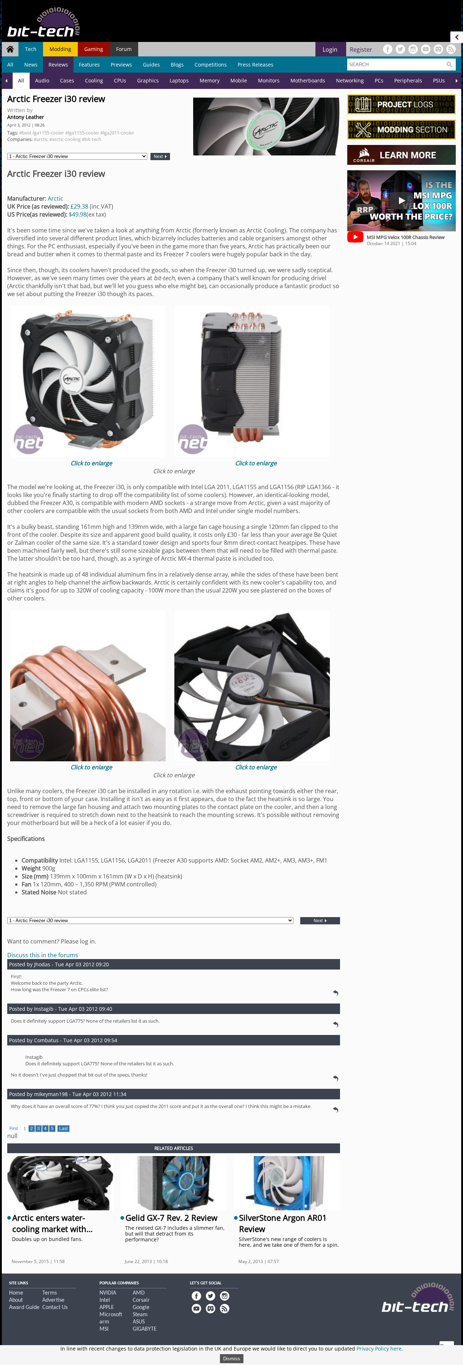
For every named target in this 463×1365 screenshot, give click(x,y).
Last (63, 1128)
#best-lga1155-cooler (41, 132)
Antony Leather (25, 117)
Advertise (53, 1300)
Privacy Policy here (379, 1348)
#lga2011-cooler (117, 132)
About (16, 1300)
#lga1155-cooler (82, 132)
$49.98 (77, 214)
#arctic (41, 139)
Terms (49, 1293)
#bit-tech (91, 139)
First (13, 1128)
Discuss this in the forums (42, 955)
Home (16, 1293)
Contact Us (55, 1307)
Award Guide (24, 1307)
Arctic (55, 198)
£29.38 (80, 206)
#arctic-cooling (65, 139)
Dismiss (231, 1358)
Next (159, 156)
